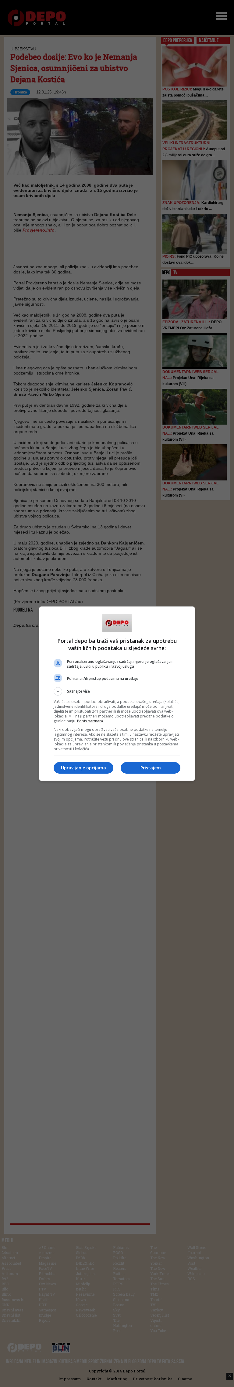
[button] (117, 691)
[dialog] (117, 693)
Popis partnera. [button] (90, 721)
